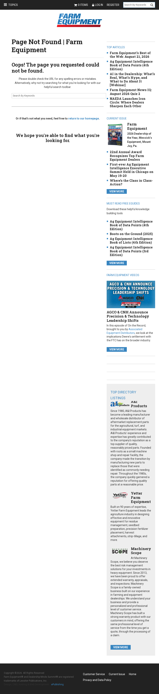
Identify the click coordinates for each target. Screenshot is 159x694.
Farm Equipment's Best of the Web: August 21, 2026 (130, 55)
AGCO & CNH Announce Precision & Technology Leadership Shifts (128, 316)
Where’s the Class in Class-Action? (131, 182)
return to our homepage (83, 118)
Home (132, 674)
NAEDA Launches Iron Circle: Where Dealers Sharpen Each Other (127, 102)
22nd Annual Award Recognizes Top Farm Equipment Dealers (127, 155)
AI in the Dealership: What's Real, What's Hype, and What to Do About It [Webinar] (132, 79)
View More (116, 191)
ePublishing (57, 684)
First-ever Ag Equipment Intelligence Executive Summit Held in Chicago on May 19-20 (131, 170)
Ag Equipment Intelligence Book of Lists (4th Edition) (131, 240)
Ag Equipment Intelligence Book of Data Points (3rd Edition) (131, 251)
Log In (99, 4)
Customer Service (94, 674)
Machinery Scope (141, 550)
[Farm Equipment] (115, 135)
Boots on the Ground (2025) (131, 234)
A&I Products (139, 403)
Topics (13, 4)
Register (113, 4)
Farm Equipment (137, 126)
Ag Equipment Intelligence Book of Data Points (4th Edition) (131, 65)
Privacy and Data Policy (97, 680)
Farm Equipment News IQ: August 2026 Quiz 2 (131, 92)
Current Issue (117, 674)
